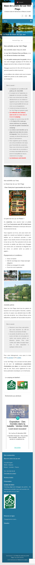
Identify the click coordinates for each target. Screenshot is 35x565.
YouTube (26, 16)
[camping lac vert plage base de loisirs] (10, 275)
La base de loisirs (9, 484)
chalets (19, 357)
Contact (29, 16)
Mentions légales (8, 477)
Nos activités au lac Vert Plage (15, 46)
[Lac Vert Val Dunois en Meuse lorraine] (24, 275)
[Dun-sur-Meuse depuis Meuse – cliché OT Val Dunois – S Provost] (17, 291)
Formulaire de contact (10, 473)
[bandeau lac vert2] (17, 171)
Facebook (22, 16)
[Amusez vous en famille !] (17, 29)
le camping (10, 357)
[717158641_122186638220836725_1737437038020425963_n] (17, 203)
